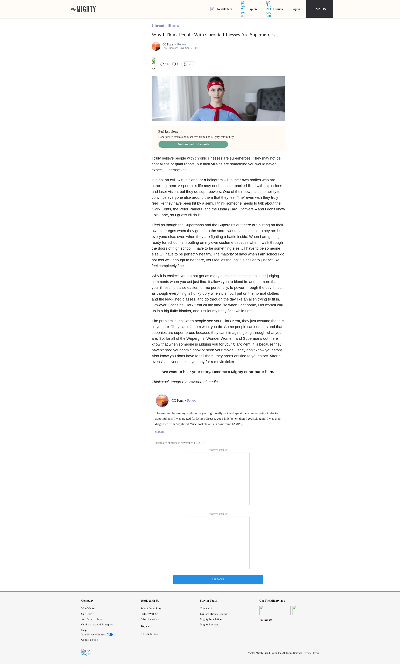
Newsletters (224, 9)
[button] (181, 44)
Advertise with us (150, 619)
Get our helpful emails (193, 144)
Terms (316, 652)
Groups (278, 9)
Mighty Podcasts (209, 624)
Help (84, 629)
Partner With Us (149, 613)
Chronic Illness (165, 25)
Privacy (307, 652)
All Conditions (149, 633)
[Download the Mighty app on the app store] (275, 610)
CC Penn (168, 44)
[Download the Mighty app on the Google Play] (308, 610)
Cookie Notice (89, 639)
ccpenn (160, 431)
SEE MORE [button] (218, 579)
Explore (253, 9)
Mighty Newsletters (211, 619)
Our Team (86, 613)
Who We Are (88, 608)
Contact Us (206, 608)
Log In (296, 9)
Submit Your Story (151, 608)
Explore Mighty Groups (213, 613)
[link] (83, 9)
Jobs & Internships (91, 619)
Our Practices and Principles (97, 624)
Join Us (320, 8)
